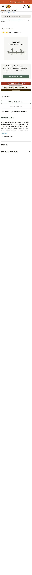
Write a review (17, 32)
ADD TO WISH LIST (14, 102)
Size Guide (6, 96)
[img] (28, 6)
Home (2, 20)
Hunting (7, 20)
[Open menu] (2, 6)
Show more (4, 133)
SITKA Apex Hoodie (7, 29)
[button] (29, 2)
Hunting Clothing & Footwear (17, 20)
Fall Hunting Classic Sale (16, 2)
